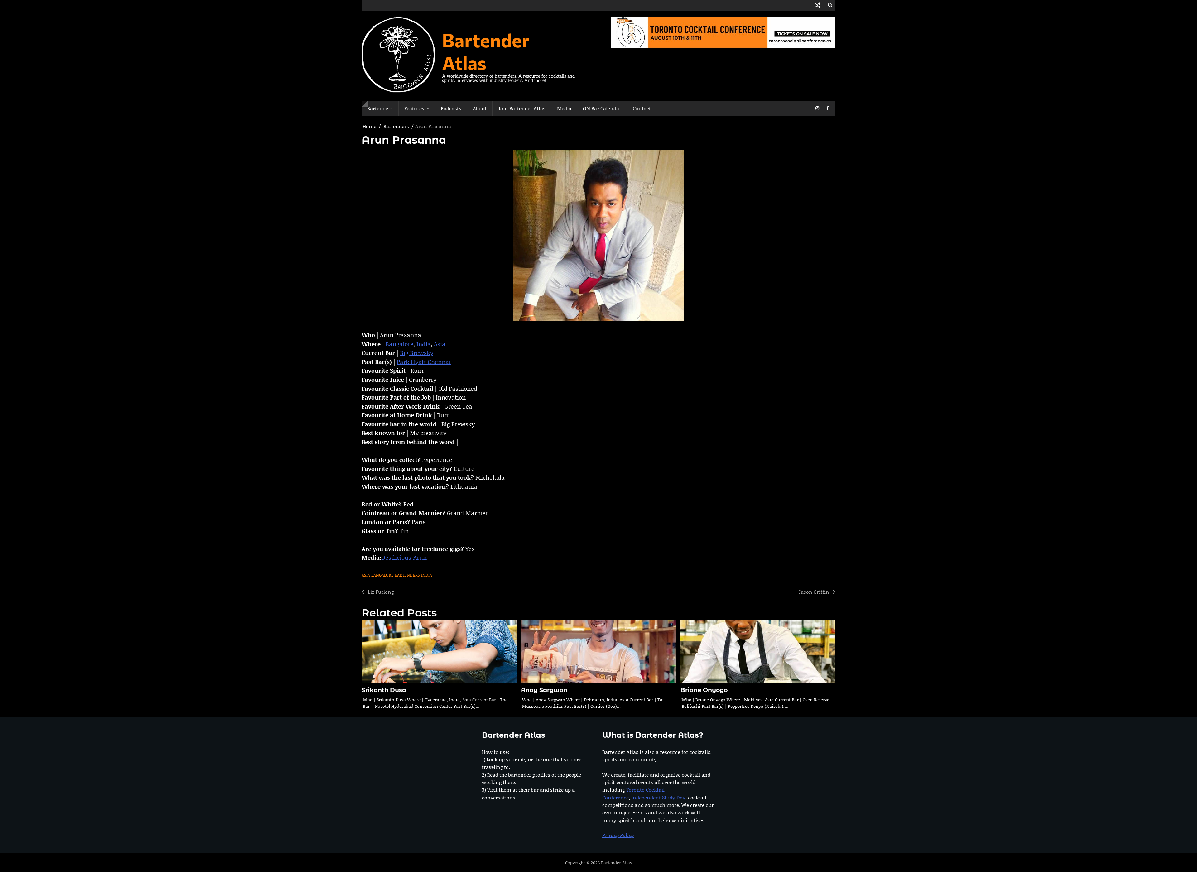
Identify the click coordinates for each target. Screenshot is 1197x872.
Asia (439, 344)
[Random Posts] (817, 5)
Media (564, 108)
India (423, 344)
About (480, 108)
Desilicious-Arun (404, 557)
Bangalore (399, 344)
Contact (642, 108)
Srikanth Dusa (384, 690)
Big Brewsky (416, 352)
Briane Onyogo (704, 690)
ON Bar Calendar (602, 108)
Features (414, 108)
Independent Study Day (658, 797)
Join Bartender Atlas (522, 108)
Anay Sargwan (544, 690)
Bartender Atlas (486, 51)
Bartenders (380, 108)
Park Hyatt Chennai (424, 361)
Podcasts (451, 108)
